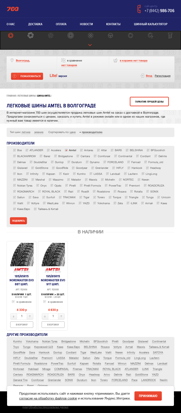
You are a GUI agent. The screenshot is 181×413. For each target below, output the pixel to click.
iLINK (145, 369)
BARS (71, 374)
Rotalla (97, 363)
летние (26, 132)
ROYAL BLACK (112, 369)
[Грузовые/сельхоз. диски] (70, 35)
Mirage (46, 369)
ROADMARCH (34, 374)
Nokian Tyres (49, 341)
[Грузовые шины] (130, 35)
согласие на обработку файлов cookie (48, 398)
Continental (159, 341)
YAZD (155, 374)
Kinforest (18, 369)
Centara (18, 374)
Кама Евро (73, 347)
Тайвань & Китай (159, 347)
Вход (149, 76)
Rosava (105, 347)
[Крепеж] (170, 35)
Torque (107, 358)
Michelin (85, 341)
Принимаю (148, 396)
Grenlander (54, 380)
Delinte (118, 374)
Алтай (129, 347)
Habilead (33, 369)
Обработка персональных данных (48, 407)
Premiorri (47, 358)
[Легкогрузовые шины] (30, 35)
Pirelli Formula (21, 363)
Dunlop (57, 352)
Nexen (119, 352)
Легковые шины (26, 95)
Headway (94, 374)
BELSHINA (90, 347)
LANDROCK (148, 380)
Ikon (93, 380)
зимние (38, 132)
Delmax (149, 363)
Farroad (109, 363)
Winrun (122, 363)
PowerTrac (57, 363)
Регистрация (162, 76)
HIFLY (17, 358)
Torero (104, 380)
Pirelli (115, 341)
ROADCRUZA (55, 374)
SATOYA (158, 352)
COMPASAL (61, 369)
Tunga (26, 347)
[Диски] (50, 35)
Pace (134, 380)
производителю (92, 132)
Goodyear (128, 341)
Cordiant (71, 352)
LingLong (140, 358)
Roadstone (40, 363)
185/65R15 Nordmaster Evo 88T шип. (21, 280)
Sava (32, 352)
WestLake (96, 352)
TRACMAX (92, 369)
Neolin (164, 380)
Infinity (131, 352)
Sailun (86, 358)
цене (72, 132)
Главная (11, 95)
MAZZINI (135, 363)
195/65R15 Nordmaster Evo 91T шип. (53, 280)
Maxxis (141, 347)
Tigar (83, 352)
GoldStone (141, 374)
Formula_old (122, 358)
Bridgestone (68, 341)
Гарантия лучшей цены (149, 101)
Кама (60, 347)
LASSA (61, 358)
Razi (128, 374)
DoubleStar (31, 358)
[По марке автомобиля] (110, 35)
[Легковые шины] (11, 35)
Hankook (44, 352)
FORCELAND (120, 380)
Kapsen (84, 363)
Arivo (107, 374)
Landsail (162, 363)
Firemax (77, 369)
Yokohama (32, 341)
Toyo (16, 347)
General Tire (20, 380)
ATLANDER (131, 369)
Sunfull (71, 363)
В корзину (22, 324)
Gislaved (143, 341)
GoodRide (19, 352)
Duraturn (82, 380)
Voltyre (117, 347)
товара (133, 60)
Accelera (144, 352)
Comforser (37, 380)
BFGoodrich (101, 341)
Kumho (17, 341)
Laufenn (154, 358)
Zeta (96, 358)
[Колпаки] (90, 35)
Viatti (108, 352)
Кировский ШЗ (43, 347)
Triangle (157, 369)
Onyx (82, 374)
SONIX (69, 380)
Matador (74, 358)
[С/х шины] (150, 35)
